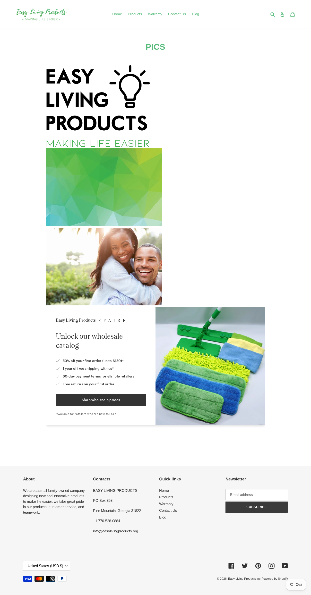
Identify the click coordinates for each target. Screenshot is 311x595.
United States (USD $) (45, 566)
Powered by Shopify (274, 578)
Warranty (166, 504)
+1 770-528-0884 (106, 521)
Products (166, 497)
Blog (162, 517)
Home (164, 490)
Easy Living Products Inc (244, 578)
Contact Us (168, 510)
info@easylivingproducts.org (115, 531)
